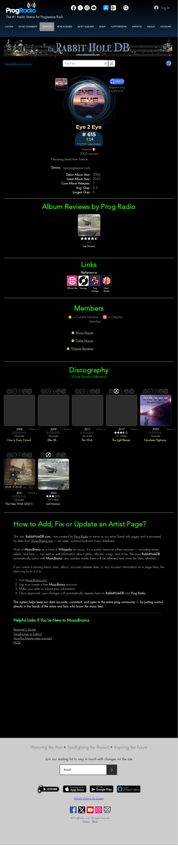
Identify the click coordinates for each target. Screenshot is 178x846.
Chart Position (94, 143)
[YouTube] (93, 7)
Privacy (86, 821)
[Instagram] (87, 7)
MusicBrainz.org (42, 541)
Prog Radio (81, 536)
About (95, 821)
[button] (126, 7)
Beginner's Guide (25, 629)
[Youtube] (90, 809)
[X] (80, 7)
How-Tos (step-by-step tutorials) (33, 638)
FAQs (17, 642)
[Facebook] (73, 7)
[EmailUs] (107, 809)
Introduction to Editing (28, 634)
